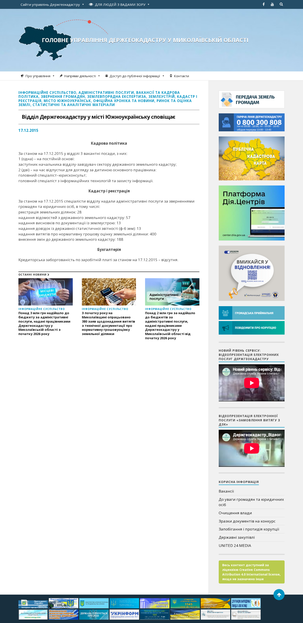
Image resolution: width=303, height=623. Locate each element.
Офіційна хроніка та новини (123, 101)
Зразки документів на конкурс (247, 521)
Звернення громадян (63, 96)
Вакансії (226, 491)
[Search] (281, 4)
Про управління (37, 76)
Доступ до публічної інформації (135, 76)
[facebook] (263, 4)
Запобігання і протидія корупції (249, 529)
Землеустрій (161, 96)
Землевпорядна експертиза (116, 96)
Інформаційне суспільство (47, 92)
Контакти (181, 76)
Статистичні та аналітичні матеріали (74, 105)
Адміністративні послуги (106, 92)
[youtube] (272, 4)
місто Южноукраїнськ (67, 101)
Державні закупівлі (237, 537)
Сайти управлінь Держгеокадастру (50, 4)
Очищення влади (235, 512)
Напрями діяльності (80, 76)
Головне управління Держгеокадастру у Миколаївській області (145, 40)
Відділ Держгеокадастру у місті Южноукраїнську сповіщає (98, 116)
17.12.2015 (28, 130)
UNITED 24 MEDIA (235, 545)
